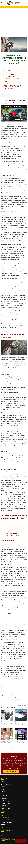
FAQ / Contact (4, 815)
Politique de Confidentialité (6, 822)
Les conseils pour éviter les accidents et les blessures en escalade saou (13, 85)
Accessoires (3, 782)
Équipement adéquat (10, 88)
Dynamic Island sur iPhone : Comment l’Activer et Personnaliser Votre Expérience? (20, 743)
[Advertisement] (14, 23)
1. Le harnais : (8, 83)
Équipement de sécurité (10, 76)
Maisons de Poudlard (5, 784)
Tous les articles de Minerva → (11, 771)
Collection (3, 786)
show (9, 94)
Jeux (16, 748)
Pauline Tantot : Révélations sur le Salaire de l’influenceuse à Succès (7, 743)
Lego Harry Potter (5, 805)
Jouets (2, 789)
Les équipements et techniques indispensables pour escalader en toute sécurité (13, 80)
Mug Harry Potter (4, 806)
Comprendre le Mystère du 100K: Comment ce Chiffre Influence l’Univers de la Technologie (20, 723)
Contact (2, 835)
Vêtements (3, 781)
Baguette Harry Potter (5, 798)
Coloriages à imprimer (5, 808)
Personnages (4, 792)
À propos (3, 824)
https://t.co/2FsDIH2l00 (11, 533)
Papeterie (3, 791)
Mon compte (3, 814)
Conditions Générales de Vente (7, 819)
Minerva (14, 756)
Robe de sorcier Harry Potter (7, 801)
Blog (2, 827)
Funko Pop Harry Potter (6, 803)
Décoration (3, 787)
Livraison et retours (5, 817)
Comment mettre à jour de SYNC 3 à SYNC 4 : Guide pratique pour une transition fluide (7, 723)
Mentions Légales (4, 820)
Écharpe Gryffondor (5, 800)
